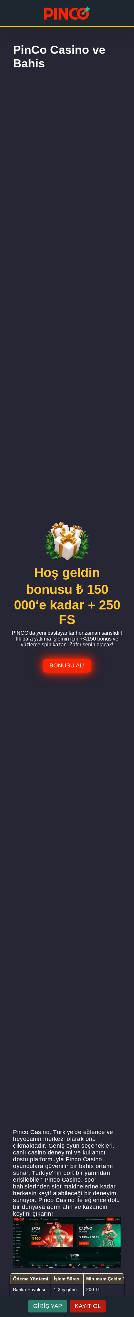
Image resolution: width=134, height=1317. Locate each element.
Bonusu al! (67, 665)
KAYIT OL (88, 1306)
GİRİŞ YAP (47, 1306)
